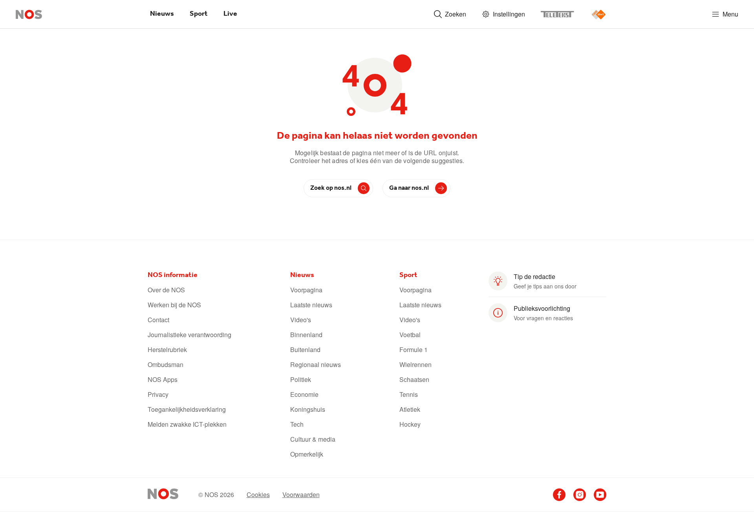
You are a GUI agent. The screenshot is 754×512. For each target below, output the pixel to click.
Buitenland (305, 349)
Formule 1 (413, 349)
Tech (297, 424)
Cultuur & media (312, 439)
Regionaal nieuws (315, 364)
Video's (300, 320)
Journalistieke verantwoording (189, 334)
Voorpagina (306, 290)
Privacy (158, 394)
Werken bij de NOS (174, 305)
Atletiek (409, 409)
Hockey (410, 424)
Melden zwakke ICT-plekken (187, 424)
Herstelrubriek (167, 349)
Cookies (258, 494)
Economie (304, 394)
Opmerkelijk (306, 454)
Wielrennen (415, 364)
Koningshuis (307, 409)
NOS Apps (163, 379)
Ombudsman (165, 364)
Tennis (408, 394)
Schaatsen (414, 379)
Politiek (300, 379)
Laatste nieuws (311, 305)
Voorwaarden (301, 494)
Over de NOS (166, 290)
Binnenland (306, 334)
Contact (158, 320)
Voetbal (410, 334)
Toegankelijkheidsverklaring (187, 409)
